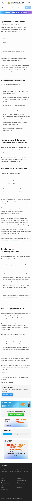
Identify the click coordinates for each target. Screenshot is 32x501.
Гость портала (4, 489)
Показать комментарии (16, 414)
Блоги (2, 487)
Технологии (10, 17)
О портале (19, 487)
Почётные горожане (22, 480)
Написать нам (7, 394)
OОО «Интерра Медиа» (16, 498)
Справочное (4, 485)
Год (25, 434)
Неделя (7, 434)
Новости (3, 480)
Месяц (16, 434)
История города (21, 478)
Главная (3, 17)
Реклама (19, 485)
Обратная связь (21, 482)
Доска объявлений (5, 482)
